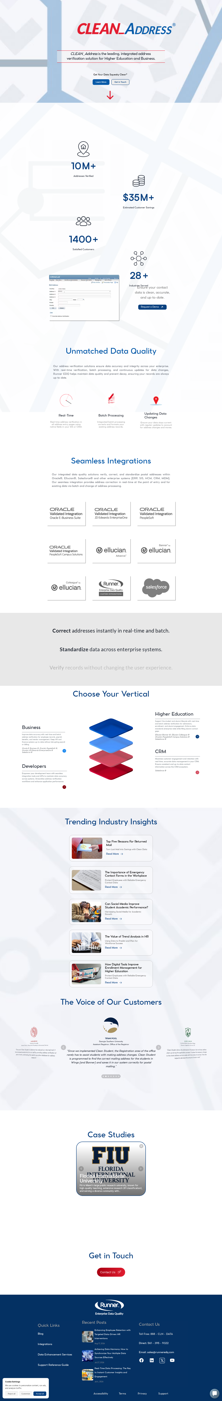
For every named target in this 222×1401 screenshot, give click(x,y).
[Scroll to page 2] (106, 1076)
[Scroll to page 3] (108, 1076)
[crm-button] (197, 772)
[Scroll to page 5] (113, 1076)
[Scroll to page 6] (116, 1076)
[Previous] (63, 1047)
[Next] (158, 1047)
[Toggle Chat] (214, 1393)
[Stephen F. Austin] (111, 1169)
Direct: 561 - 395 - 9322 (154, 1343)
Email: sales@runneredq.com (156, 1352)
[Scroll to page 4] (111, 1076)
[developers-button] (64, 787)
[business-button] (64, 750)
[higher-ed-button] (197, 736)
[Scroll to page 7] (119, 1076)
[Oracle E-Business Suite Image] (66, 513)
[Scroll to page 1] (103, 1076)
